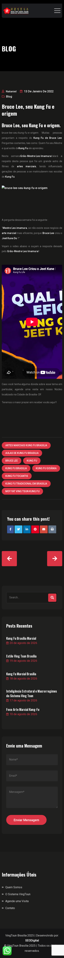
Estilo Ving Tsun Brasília (21, 656)
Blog (9, 96)
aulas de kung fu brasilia (22, 453)
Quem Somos (13, 887)
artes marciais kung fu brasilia (26, 445)
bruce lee (11, 460)
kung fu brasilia (16, 468)
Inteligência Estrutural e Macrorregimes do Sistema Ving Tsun (31, 693)
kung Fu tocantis (16, 476)
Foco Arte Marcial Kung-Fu (22, 709)
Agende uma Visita (17, 901)
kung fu (32, 460)
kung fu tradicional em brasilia (26, 483)
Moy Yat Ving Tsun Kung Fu (22, 491)
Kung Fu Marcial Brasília (21, 674)
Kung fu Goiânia (46, 468)
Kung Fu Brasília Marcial (21, 638)
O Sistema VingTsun (17, 894)
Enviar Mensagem (26, 820)
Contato (10, 908)
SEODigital (32, 940)
